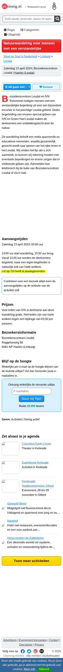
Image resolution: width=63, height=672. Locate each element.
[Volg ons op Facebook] (23, 651)
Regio (11, 29)
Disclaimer (26, 644)
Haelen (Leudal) (24, 72)
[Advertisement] (31, 207)
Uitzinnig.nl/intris (13, 655)
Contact (54, 640)
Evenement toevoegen (33, 640)
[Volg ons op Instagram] (35, 651)
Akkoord (44, 669)
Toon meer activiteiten (31, 561)
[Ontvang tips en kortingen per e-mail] (41, 651)
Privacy (39, 644)
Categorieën (31, 29)
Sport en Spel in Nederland (20, 56)
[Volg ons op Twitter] (29, 651)
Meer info (29, 669)
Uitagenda (13, 34)
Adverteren (10, 640)
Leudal (8, 60)
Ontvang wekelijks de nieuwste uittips (31, 384)
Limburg (45, 56)
